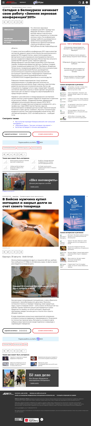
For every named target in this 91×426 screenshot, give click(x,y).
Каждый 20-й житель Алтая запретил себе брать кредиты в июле (33, 287)
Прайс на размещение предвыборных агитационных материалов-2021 (35, 395)
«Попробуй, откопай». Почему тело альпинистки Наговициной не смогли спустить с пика (77, 88)
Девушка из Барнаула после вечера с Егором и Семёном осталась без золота (18, 364)
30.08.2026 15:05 (6, 196)
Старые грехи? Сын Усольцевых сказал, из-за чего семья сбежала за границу (78, 266)
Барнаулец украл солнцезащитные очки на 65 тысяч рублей (47, 364)
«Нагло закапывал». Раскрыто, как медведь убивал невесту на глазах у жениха (78, 94)
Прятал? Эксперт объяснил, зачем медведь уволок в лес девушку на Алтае (77, 242)
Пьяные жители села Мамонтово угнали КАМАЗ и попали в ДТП (74, 77)
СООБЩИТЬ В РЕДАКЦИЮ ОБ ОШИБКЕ (66, 395)
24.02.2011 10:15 (6, 7)
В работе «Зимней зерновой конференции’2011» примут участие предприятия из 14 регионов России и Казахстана (42, 162)
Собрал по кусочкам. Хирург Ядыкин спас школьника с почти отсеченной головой (78, 100)
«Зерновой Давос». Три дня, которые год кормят (33, 125)
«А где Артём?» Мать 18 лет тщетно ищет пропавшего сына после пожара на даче (77, 106)
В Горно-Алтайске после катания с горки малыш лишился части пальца (74, 55)
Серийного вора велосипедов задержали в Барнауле (18, 357)
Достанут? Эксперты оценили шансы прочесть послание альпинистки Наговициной (78, 236)
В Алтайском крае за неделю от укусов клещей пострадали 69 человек (74, 70)
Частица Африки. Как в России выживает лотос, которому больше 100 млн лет (77, 112)
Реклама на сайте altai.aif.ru (38, 393)
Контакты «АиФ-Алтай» (21, 393)
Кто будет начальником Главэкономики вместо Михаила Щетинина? (47, 168)
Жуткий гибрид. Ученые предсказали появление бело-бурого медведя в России (78, 254)
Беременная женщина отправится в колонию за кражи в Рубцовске (47, 357)
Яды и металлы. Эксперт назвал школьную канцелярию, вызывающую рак (76, 260)
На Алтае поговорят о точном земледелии (31, 127)
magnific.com (6, 247)
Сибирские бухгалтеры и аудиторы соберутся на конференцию (17, 168)
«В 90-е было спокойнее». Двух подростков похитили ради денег (77, 117)
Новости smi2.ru (8, 191)
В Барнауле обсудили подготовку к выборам (74, 63)
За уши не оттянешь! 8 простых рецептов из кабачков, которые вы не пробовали (78, 248)
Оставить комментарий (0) (45, 134)
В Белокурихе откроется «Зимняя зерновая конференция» (19, 161)
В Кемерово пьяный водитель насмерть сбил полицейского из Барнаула (74, 49)
